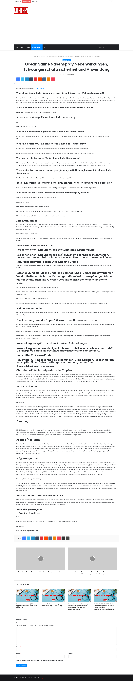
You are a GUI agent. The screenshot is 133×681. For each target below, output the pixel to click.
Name (18, 647)
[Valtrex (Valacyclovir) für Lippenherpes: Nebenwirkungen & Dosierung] (27, 595)
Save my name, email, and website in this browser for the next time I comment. (40, 660)
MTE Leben (40, 88)
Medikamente (36, 47)
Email (18, 653)
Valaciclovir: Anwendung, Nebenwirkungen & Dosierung (52, 605)
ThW (16, 47)
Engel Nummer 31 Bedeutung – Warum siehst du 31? (47, 1)
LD (44, 47)
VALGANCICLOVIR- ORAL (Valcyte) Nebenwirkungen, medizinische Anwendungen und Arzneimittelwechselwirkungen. (105, 606)
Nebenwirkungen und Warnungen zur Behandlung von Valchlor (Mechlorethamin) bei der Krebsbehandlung (79, 606)
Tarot (28, 47)
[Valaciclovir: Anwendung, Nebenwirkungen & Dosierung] (53, 595)
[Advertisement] (66, 31)
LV (48, 47)
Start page (36, 56)
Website (70, 653)
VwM (21, 47)
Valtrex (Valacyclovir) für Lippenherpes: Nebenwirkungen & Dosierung (27, 605)
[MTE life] (21, 10)
